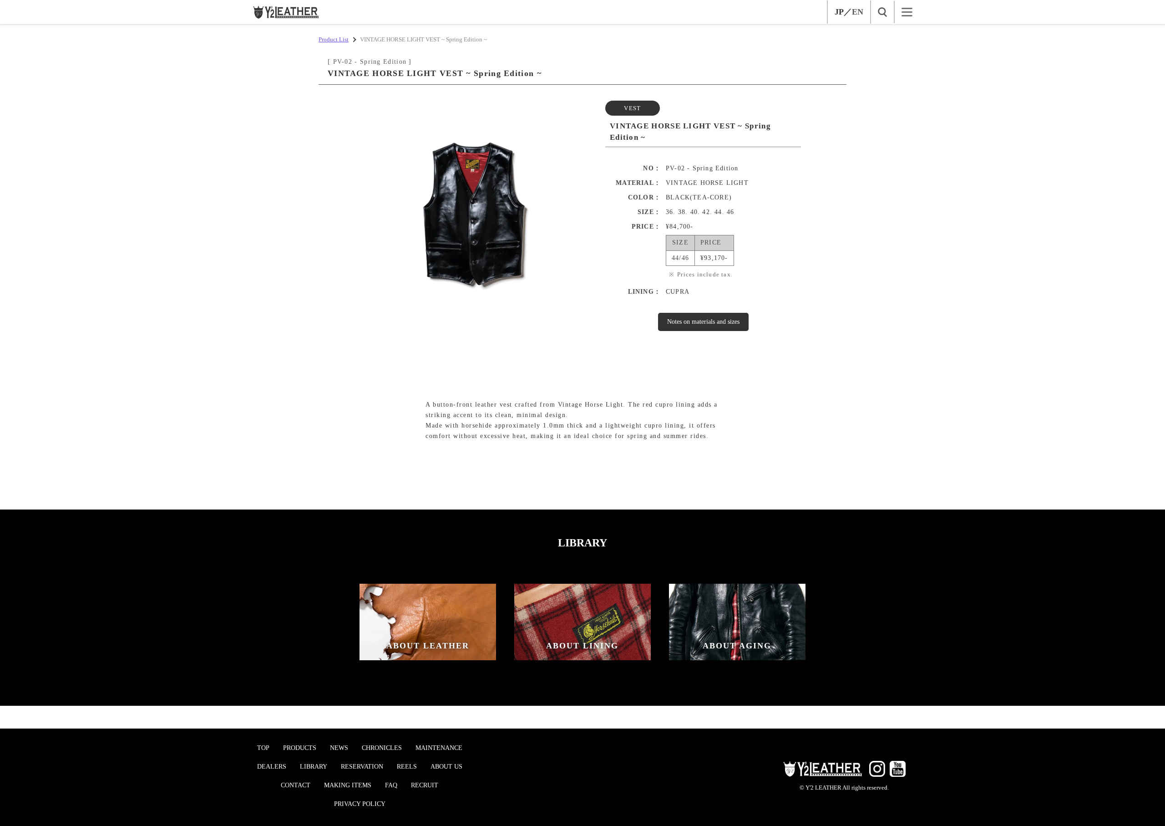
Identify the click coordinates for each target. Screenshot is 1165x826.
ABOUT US (446, 766)
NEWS (339, 747)
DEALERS (271, 766)
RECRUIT (424, 785)
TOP (263, 747)
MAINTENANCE (438, 747)
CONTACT (295, 785)
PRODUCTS (299, 747)
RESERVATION (362, 766)
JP (839, 11)
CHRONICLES (382, 747)
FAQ (391, 785)
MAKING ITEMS (347, 785)
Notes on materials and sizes (703, 321)
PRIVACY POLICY (359, 804)
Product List (334, 39)
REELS (407, 766)
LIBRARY (313, 766)
